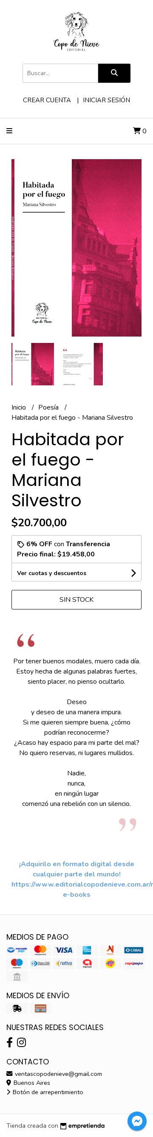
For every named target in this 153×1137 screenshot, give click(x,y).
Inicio (19, 407)
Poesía (49, 407)
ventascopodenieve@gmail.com (57, 1074)
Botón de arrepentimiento (47, 1092)
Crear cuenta (47, 100)
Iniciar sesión (106, 100)
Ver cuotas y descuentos (51, 573)
